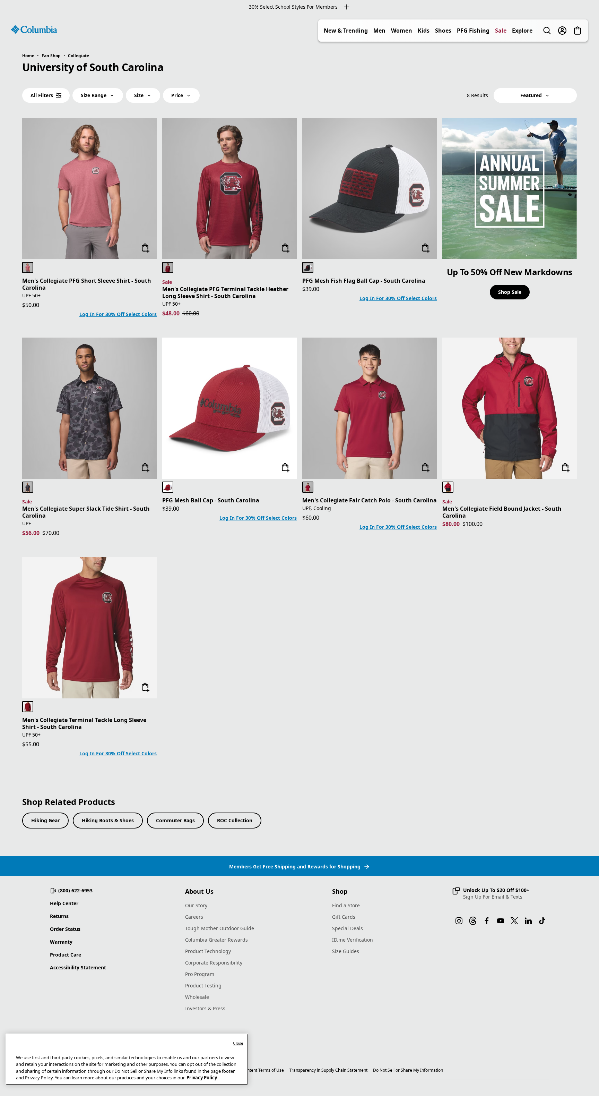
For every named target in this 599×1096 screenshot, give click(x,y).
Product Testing (203, 985)
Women (401, 30)
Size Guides (345, 951)
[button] (490, 893)
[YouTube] (500, 921)
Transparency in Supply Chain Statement (328, 1070)
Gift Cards (343, 917)
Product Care (65, 954)
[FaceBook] (487, 921)
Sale (500, 30)
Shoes (443, 30)
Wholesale (197, 997)
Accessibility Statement (78, 967)
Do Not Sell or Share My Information (408, 1070)
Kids (423, 30)
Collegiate (78, 56)
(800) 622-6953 (75, 890)
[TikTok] (542, 921)
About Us (199, 891)
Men (379, 30)
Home (28, 56)
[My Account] (562, 30)
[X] (514, 921)
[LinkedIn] (528, 921)
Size (139, 95)
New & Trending (346, 30)
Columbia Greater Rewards (216, 939)
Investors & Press (205, 1008)
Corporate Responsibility (213, 962)
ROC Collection (234, 820)
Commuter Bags (175, 820)
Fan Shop (51, 56)
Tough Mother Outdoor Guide (219, 928)
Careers (194, 917)
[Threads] (473, 921)
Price (177, 95)
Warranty (61, 941)
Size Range (93, 95)
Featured (531, 95)
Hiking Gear (45, 820)
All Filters (42, 95)
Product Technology (208, 951)
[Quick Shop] (145, 248)
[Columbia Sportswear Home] (34, 29)
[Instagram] (459, 921)
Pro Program (199, 974)
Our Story (196, 905)
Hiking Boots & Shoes (108, 820)
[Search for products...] (547, 30)
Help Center (64, 903)
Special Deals (347, 928)
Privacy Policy (201, 1077)
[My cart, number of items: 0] (577, 30)
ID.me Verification (352, 939)
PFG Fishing (473, 30)
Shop (339, 891)
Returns (59, 916)
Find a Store (346, 905)
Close (238, 1043)
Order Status (65, 929)
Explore (522, 30)
